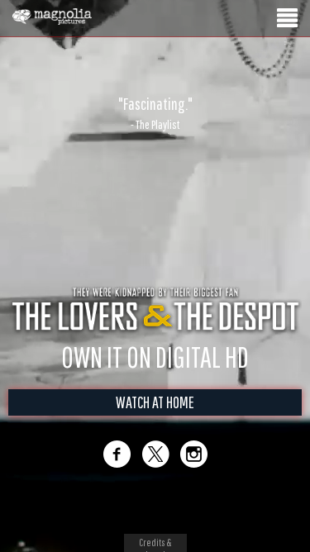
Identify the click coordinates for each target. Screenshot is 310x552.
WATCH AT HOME (155, 402)
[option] (155, 113)
